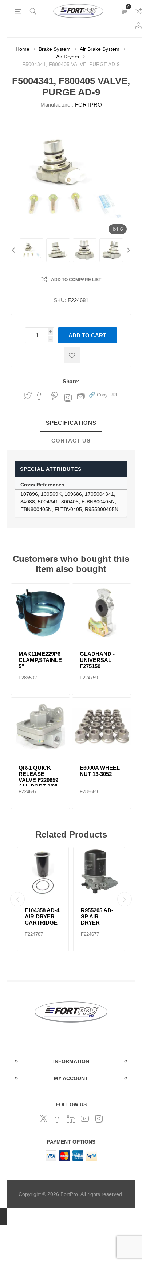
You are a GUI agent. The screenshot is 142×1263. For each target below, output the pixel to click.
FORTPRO (88, 105)
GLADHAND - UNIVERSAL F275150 (97, 660)
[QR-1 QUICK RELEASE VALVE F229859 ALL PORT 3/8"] (40, 727)
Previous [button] (14, 250)
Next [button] (127, 250)
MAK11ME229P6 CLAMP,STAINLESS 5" (40, 660)
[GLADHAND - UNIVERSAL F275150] (101, 613)
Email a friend (81, 396)
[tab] (71, 423)
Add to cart (87, 335)
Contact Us (71, 440)
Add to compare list (76, 279)
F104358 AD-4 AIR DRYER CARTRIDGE (42, 916)
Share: (71, 381)
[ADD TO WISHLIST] (72, 355)
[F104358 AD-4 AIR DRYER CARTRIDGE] (42, 872)
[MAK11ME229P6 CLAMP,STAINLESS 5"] (40, 613)
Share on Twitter (28, 396)
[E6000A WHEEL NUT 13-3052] (101, 727)
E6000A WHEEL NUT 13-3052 (100, 771)
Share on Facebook (39, 396)
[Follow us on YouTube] (85, 1118)
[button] (103, 394)
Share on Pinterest (54, 396)
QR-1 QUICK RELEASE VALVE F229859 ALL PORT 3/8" (38, 777)
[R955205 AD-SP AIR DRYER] (99, 872)
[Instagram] (98, 1118)
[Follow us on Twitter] (43, 1118)
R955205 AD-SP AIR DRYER (97, 916)
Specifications (71, 423)
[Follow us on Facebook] (57, 1118)
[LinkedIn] (71, 1118)
